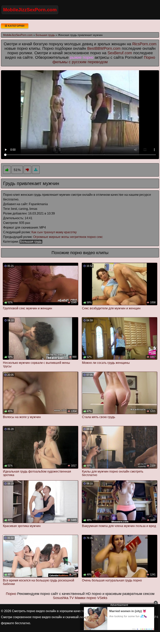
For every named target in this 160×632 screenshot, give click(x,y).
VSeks (102, 598)
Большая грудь (31, 241)
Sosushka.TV (63, 598)
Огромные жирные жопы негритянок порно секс (68, 237)
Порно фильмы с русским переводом (103, 59)
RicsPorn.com (144, 44)
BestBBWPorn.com (104, 48)
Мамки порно (85, 598)
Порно (11, 594)
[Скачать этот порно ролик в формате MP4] (36, 170)
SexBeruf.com (120, 53)
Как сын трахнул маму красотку (54, 232)
